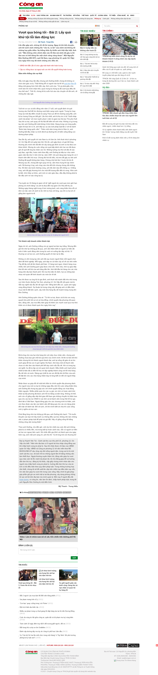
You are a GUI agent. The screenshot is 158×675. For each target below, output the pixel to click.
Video (132, 15)
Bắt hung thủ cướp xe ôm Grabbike (32, 627)
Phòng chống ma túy (66, 18)
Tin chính (26, 15)
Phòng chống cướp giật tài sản (49, 21)
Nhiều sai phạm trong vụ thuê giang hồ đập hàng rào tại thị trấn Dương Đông (47, 611)
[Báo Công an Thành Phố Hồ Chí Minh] (20, 14)
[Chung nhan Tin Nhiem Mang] (125, 660)
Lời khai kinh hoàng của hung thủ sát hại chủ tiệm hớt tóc (47, 581)
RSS (98, 26)
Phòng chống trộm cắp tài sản (121, 18)
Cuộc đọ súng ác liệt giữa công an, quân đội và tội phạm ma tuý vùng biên (46, 617)
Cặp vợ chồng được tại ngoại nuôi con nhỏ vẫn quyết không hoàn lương (46, 69)
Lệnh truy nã (65, 21)
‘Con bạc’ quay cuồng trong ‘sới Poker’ (34, 603)
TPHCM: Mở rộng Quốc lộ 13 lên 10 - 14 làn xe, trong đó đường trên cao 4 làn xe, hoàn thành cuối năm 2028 (120, 81)
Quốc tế (93, 15)
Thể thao (85, 15)
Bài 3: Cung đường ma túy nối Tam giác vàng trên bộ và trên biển (89, 57)
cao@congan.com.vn (129, 658)
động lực (58, 492)
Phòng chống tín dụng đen (84, 18)
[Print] (76, 42)
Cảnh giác (106, 18)
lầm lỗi (73, 83)
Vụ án (33, 15)
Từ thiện (112, 15)
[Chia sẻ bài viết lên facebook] (71, 42)
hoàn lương (24, 479)
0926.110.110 (58, 645)
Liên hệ (42, 645)
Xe (128, 15)
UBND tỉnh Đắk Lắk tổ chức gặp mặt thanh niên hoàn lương (41, 66)
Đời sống (76, 15)
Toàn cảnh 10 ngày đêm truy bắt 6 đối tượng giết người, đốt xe (42, 624)
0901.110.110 (69, 645)
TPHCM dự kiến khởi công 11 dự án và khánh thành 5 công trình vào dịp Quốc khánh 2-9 (119, 58)
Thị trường (67, 15)
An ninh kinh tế (55, 15)
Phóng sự (98, 18)
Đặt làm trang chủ (29, 645)
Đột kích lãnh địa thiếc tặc (29, 607)
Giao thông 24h (43, 15)
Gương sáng (103, 15)
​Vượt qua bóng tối (34, 492)
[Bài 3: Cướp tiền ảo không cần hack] (90, 40)
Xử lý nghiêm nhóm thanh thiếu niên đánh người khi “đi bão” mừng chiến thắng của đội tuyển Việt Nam (119, 132)
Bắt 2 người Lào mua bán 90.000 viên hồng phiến (37, 596)
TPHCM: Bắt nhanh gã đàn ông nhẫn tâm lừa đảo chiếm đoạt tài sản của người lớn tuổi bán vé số (120, 115)
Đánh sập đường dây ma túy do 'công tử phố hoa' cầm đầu (41, 631)
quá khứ (67, 83)
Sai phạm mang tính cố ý (29, 599)
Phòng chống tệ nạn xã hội (28, 21)
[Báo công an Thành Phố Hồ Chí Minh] (31, 5)
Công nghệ (121, 15)
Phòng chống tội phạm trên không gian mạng (43, 18)
